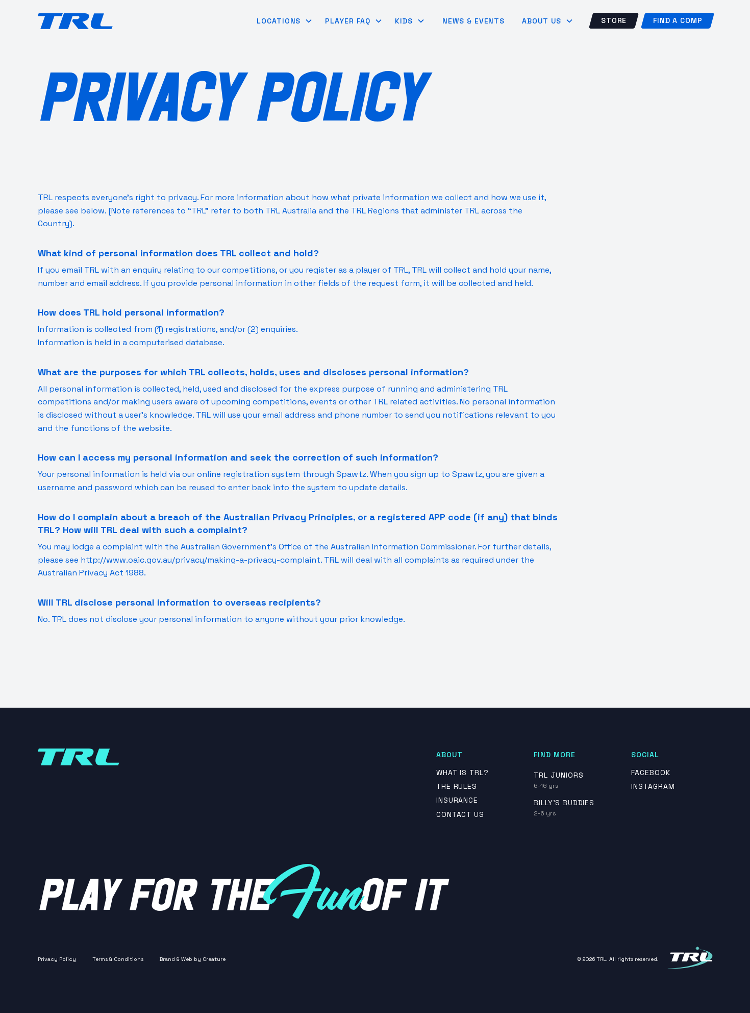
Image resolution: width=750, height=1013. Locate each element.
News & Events (473, 21)
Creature (214, 959)
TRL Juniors (559, 775)
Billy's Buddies (564, 802)
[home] (75, 21)
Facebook (650, 773)
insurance (457, 800)
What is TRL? (462, 773)
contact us (460, 814)
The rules (457, 786)
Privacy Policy (57, 959)
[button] (285, 21)
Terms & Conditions (117, 959)
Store (614, 20)
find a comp (677, 20)
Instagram (653, 786)
